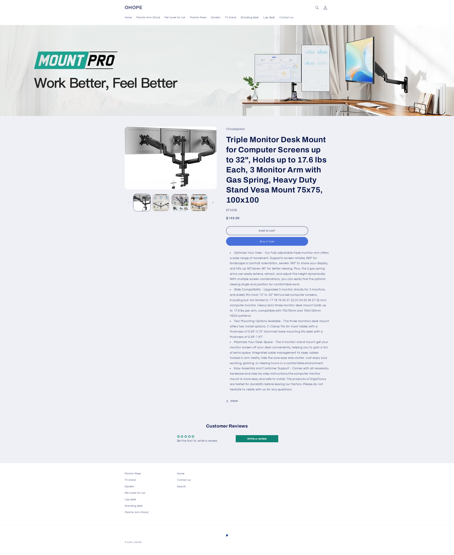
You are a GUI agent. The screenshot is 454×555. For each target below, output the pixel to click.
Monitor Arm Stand (136, 512)
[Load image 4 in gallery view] (199, 202)
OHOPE (138, 542)
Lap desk (130, 499)
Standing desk (134, 506)
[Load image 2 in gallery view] (161, 202)
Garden (129, 486)
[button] (317, 8)
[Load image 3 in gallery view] (180, 202)
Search (181, 486)
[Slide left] (128, 202)
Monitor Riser (133, 473)
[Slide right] (213, 202)
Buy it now (267, 241)
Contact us (184, 480)
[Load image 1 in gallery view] (142, 202)
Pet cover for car (135, 493)
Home (180, 473)
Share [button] (234, 401)
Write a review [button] (257, 438)
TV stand (130, 480)
